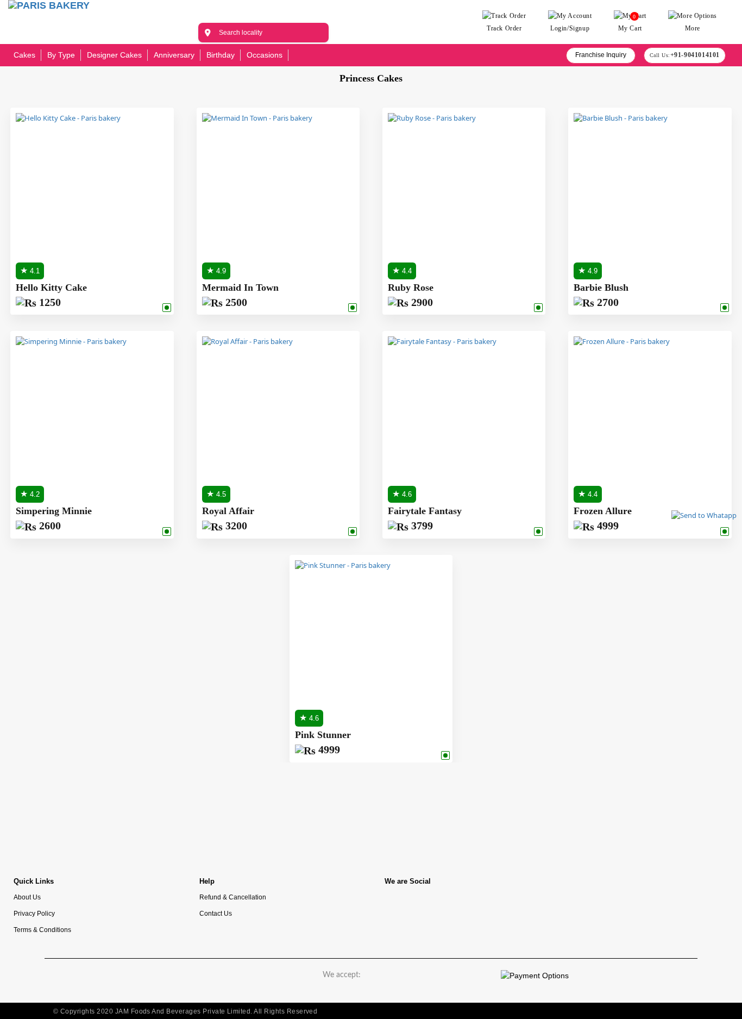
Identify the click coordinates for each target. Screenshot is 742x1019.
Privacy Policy (34, 913)
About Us (27, 897)
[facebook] (398, 906)
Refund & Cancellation (232, 897)
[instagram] (430, 906)
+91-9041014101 (695, 55)
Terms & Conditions (42, 929)
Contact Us (215, 913)
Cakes (24, 55)
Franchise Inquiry (600, 55)
